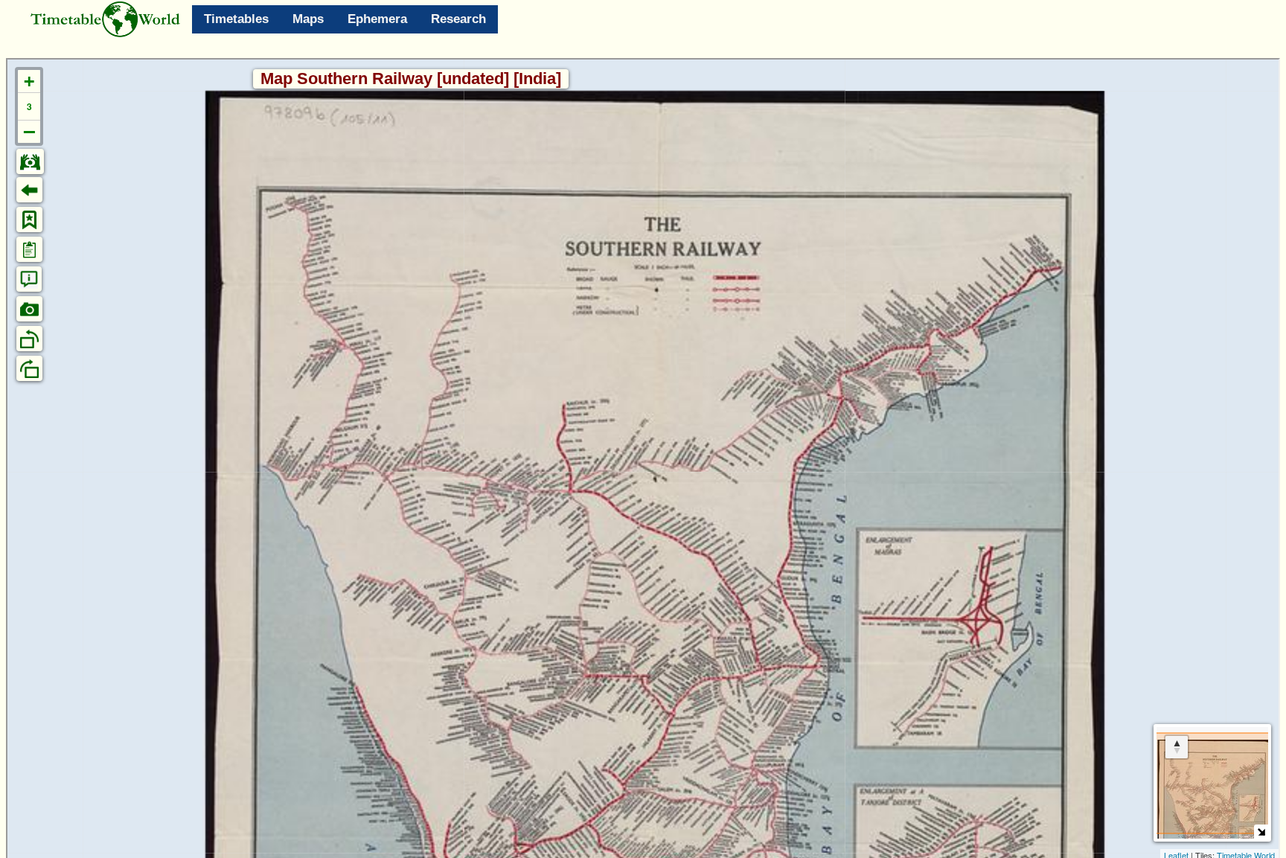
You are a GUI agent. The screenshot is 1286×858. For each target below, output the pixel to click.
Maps (308, 19)
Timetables (236, 19)
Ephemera (377, 19)
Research (458, 19)
